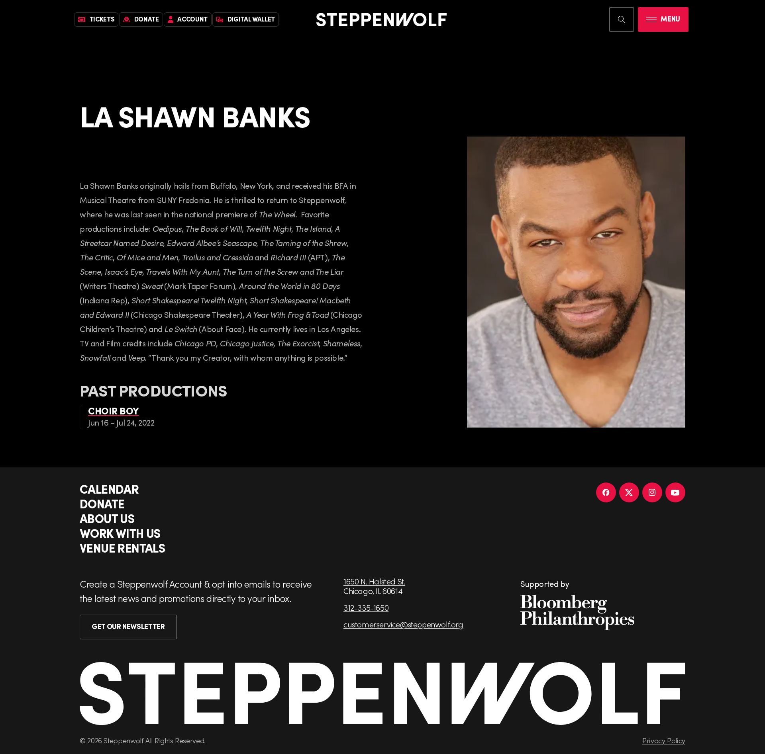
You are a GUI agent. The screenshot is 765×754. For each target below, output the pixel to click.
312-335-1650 (365, 607)
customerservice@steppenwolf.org (403, 624)
